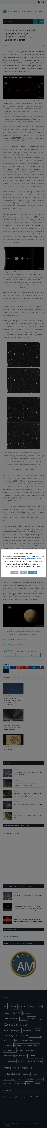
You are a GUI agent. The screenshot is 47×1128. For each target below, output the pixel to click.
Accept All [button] (33, 572)
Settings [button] (14, 572)
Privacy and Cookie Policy (31, 558)
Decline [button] (23, 572)
